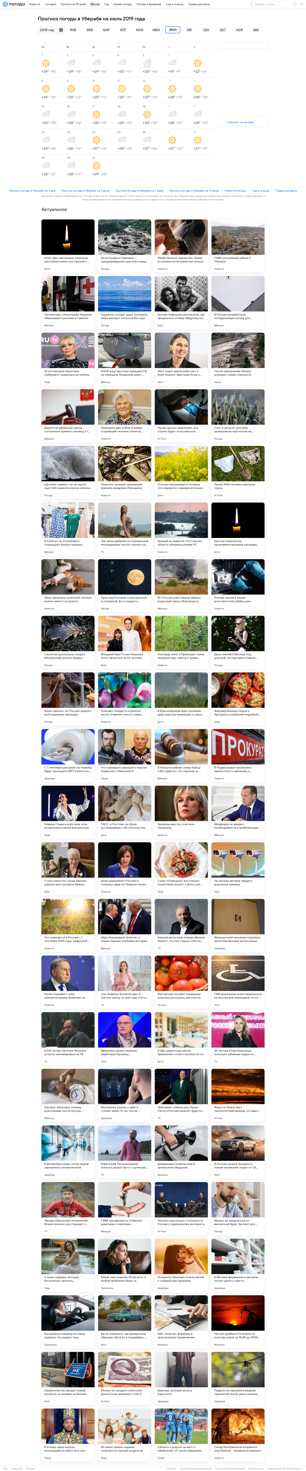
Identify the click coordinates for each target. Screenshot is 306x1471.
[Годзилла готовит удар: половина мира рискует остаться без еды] (124, 302)
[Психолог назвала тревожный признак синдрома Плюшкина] (124, 472)
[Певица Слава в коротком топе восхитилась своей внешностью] (68, 812)
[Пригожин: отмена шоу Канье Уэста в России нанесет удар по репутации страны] (181, 1095)
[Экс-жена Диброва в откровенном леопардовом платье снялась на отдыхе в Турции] (124, 529)
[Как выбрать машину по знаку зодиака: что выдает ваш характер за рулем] (68, 1321)
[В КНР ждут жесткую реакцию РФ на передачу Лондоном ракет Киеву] (124, 359)
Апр (123, 29)
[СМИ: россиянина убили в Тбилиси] (238, 246)
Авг (189, 29)
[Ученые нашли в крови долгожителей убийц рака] (238, 585)
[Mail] (5, 4)
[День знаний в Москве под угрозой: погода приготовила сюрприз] (238, 642)
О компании (17, 1468)
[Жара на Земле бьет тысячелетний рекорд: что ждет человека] (238, 1095)
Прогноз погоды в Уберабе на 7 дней (139, 190)
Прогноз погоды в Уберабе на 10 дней (194, 190)
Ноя (239, 29)
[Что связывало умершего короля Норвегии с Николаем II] (124, 755)
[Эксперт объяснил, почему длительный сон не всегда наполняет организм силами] (68, 1095)
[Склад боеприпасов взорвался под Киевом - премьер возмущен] (238, 1435)
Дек (256, 29)
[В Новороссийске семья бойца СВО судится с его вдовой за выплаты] (181, 755)
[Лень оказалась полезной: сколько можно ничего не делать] (68, 585)
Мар (106, 29)
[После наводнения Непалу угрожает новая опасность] (238, 359)
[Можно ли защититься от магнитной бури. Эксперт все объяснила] (238, 1208)
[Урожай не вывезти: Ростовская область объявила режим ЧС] (181, 529)
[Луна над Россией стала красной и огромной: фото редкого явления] (124, 585)
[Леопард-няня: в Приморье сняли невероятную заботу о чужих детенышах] (181, 642)
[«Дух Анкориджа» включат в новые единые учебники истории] (124, 925)
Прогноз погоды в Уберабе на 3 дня (32, 190)
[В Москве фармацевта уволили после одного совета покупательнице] (238, 1265)
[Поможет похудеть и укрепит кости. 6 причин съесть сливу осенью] (124, 699)
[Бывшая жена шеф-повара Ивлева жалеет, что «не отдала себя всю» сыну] (181, 925)
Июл (173, 29)
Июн (156, 29)
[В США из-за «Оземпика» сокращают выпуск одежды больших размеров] (68, 529)
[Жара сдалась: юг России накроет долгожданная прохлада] (68, 699)
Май (139, 29)
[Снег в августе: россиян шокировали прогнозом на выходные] (238, 415)
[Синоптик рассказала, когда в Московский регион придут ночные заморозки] (68, 642)
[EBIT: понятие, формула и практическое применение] (181, 1321)
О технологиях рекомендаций (230, 1468)
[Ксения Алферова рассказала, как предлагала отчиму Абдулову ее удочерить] (181, 302)
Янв (73, 29)
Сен (206, 29)
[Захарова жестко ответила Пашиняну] (181, 812)
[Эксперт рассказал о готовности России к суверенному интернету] (181, 1208)
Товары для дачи (286, 190)
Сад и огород (260, 190)
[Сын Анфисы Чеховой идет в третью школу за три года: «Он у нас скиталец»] (124, 982)
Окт (223, 29)
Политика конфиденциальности (196, 1468)
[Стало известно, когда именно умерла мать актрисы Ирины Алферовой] (68, 868)
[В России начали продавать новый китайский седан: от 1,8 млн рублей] (238, 1151)
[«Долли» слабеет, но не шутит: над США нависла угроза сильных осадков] (68, 472)
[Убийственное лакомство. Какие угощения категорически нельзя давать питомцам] (181, 246)
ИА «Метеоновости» (292, 1468)
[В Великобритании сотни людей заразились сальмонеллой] (68, 1151)
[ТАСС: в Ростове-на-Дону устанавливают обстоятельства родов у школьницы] (124, 812)
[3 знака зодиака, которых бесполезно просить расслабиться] (68, 1265)
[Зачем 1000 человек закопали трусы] (238, 472)
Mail (6, 1468)
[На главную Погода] (16, 4)
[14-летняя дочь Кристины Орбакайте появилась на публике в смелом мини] (68, 359)
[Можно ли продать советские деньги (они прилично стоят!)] (124, 1378)
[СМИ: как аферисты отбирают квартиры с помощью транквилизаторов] (124, 1208)
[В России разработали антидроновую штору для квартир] (238, 302)
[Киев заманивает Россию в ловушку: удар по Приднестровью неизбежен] (124, 868)
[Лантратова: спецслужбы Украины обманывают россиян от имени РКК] (68, 302)
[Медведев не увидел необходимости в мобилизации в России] (238, 812)
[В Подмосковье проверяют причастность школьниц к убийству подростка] (238, 755)
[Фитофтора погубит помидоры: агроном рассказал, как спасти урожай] (181, 982)
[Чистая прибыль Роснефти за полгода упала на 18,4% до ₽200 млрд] (238, 1321)
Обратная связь (256, 1468)
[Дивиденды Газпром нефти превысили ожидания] (181, 1151)
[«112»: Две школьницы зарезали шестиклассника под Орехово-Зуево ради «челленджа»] (68, 246)
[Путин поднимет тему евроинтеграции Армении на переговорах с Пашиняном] (68, 982)
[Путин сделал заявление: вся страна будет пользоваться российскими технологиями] (181, 415)
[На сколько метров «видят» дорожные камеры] (238, 868)
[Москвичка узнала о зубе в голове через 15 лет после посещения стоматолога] (124, 1095)
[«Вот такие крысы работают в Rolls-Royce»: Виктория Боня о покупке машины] (181, 359)
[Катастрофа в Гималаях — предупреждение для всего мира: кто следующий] (124, 246)
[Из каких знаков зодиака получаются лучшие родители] (124, 1435)
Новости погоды (235, 190)
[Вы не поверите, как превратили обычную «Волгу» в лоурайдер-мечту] (124, 1321)
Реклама (30, 1468)
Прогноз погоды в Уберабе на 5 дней (85, 190)
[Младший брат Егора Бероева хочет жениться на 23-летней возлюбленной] (124, 642)
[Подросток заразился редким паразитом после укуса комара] (238, 1378)
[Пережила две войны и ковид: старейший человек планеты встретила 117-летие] (124, 415)
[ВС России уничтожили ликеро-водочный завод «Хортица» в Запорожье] (181, 585)
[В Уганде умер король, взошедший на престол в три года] (68, 1435)
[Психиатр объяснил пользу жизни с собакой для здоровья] (181, 1265)
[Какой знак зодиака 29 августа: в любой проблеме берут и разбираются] (124, 1265)
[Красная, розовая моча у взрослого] (181, 1378)
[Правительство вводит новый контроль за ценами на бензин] (68, 1378)
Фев (90, 29)
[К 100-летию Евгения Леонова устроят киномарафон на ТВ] (68, 1038)
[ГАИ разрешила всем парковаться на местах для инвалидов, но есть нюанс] (238, 982)
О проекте (171, 1468)
